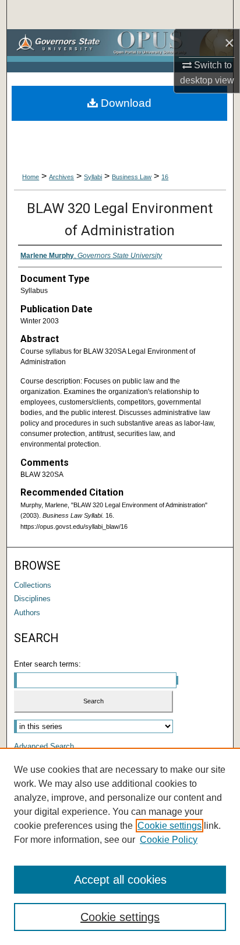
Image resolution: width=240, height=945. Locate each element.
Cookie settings (169, 826)
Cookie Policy (168, 840)
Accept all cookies (120, 879)
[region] (120, 846)
